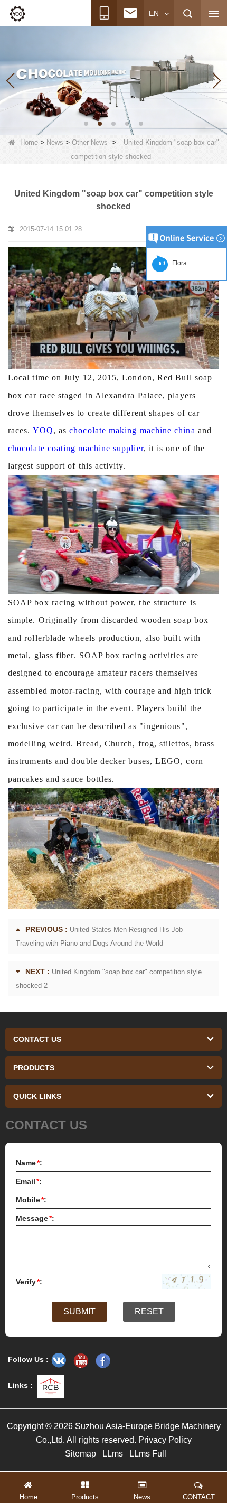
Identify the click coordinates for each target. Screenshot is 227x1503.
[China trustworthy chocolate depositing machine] (113, 80)
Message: (35, 1218)
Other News (90, 142)
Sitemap (80, 1453)
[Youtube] (81, 1360)
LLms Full (147, 1453)
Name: (29, 1163)
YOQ (43, 430)
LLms (112, 1453)
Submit (79, 1311)
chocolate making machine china (132, 430)
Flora (178, 263)
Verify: (29, 1281)
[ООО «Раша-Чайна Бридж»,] (59, 1360)
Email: (29, 1181)
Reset (149, 1311)
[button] (86, 124)
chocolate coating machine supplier (76, 448)
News (54, 142)
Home (29, 142)
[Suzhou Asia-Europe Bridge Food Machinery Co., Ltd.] (17, 13)
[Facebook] (103, 1360)
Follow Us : (28, 1359)
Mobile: (31, 1200)
